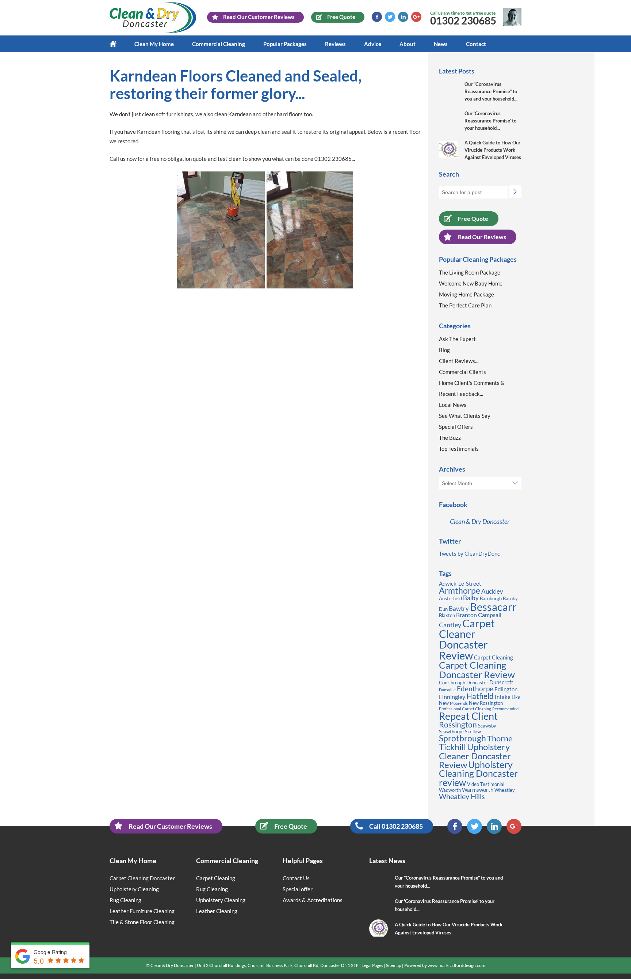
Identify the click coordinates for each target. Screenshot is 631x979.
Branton (466, 614)
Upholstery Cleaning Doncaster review (478, 773)
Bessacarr (493, 606)
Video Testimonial (485, 784)
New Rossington (486, 703)
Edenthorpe (475, 688)
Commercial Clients (462, 371)
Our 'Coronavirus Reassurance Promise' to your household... (490, 120)
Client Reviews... (458, 361)
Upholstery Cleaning (134, 889)
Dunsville (447, 689)
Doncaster (477, 682)
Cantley (450, 625)
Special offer (298, 889)
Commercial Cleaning (218, 44)
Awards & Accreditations (313, 900)
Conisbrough (452, 682)
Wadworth (450, 790)
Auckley (492, 591)
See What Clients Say (464, 415)
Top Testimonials (459, 448)
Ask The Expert (457, 339)
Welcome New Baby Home (470, 283)
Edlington (505, 689)
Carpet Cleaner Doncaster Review (467, 639)
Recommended (505, 708)
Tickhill (452, 747)
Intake (502, 697)
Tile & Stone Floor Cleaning (142, 922)
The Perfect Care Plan (465, 305)
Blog (444, 350)
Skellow (473, 731)
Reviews (335, 44)
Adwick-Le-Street (460, 584)
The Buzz (450, 437)
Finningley (452, 696)
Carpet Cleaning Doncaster (142, 878)
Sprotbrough (462, 738)
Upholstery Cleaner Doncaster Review (475, 755)
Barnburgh (491, 598)
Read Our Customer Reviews (170, 826)
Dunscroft (501, 682)
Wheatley (504, 790)
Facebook (377, 17)
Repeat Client (468, 716)
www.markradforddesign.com (456, 965)
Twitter (390, 17)
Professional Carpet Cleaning (465, 708)
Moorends (459, 703)
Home (117, 43)
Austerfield (450, 598)
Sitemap (393, 965)
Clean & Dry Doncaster (479, 521)
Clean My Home (154, 44)
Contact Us (296, 878)
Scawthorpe (451, 731)
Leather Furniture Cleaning (142, 911)
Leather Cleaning (216, 911)
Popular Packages (285, 44)
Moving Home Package (466, 294)
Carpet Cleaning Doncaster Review (477, 669)
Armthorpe (459, 591)
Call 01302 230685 (396, 826)
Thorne (500, 738)
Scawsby (487, 726)
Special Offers (456, 426)
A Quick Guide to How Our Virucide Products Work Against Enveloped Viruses (492, 150)
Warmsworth (477, 790)
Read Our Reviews (482, 236)
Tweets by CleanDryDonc (469, 553)
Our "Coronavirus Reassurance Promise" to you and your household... (490, 91)
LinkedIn (403, 17)
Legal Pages (372, 965)
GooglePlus (416, 17)
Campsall (489, 614)
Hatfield (480, 696)
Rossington (458, 724)
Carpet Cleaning (493, 657)
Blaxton (447, 615)
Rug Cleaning (125, 900)
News (441, 44)
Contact (476, 44)
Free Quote (473, 218)
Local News (452, 404)
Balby (471, 598)
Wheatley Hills (462, 796)
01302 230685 (463, 20)
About (407, 44)
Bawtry (459, 608)
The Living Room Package (469, 272)
